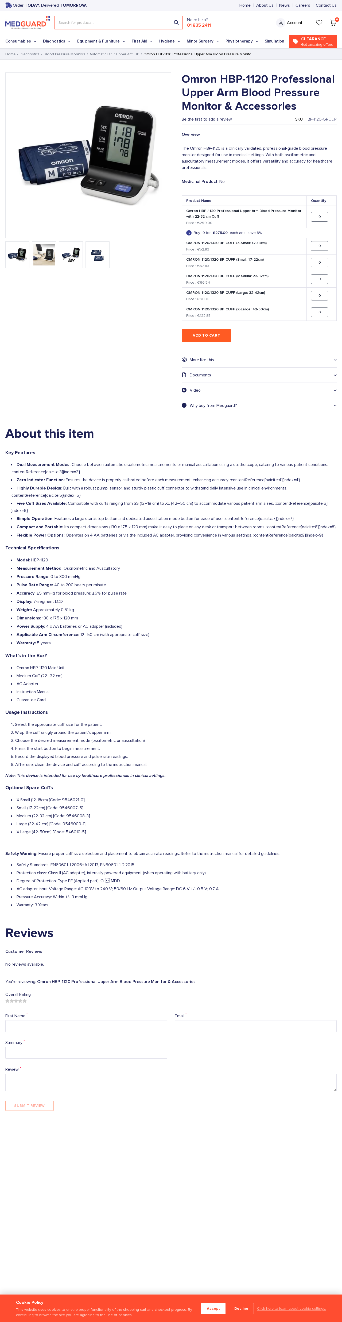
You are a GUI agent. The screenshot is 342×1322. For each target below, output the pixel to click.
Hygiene (167, 41)
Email (181, 1015)
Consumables (18, 41)
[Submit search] (176, 22)
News (284, 5)
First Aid (139, 41)
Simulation (274, 41)
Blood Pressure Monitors (64, 54)
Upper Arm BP (127, 54)
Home (245, 5)
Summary (15, 1042)
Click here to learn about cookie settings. (291, 1308)
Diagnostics (54, 41)
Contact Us (326, 5)
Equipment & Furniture (98, 41)
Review (13, 1069)
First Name (16, 1015)
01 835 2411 (199, 25)
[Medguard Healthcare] (27, 22)
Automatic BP (101, 54)
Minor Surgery (200, 41)
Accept (213, 1308)
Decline (241, 1308)
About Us (265, 5)
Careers (303, 5)
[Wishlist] (319, 23)
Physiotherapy (239, 41)
